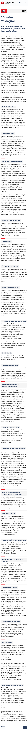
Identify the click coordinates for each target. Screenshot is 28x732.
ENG (20, 3)
